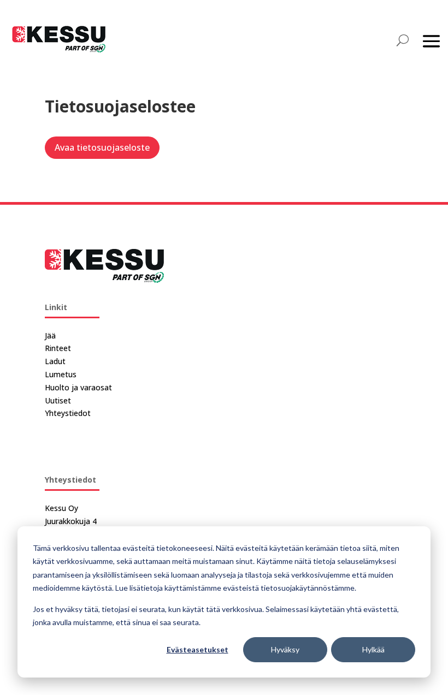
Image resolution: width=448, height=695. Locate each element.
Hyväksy (285, 649)
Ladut (55, 361)
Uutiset (58, 400)
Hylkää (373, 649)
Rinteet (58, 348)
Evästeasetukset (197, 649)
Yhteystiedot (68, 413)
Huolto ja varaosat (78, 387)
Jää (50, 335)
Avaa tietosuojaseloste (102, 147)
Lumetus (60, 374)
